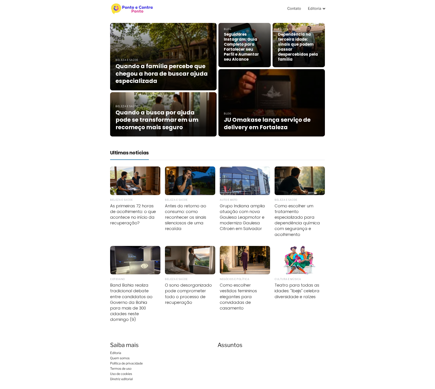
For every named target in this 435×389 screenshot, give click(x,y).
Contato (294, 8)
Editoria (314, 8)
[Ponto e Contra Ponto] (132, 8)
